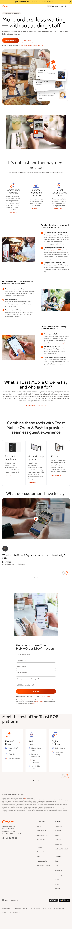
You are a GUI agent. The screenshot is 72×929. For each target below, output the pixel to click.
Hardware (58, 840)
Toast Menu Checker (43, 866)
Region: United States (11, 900)
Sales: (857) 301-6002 (8, 831)
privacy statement (39, 701)
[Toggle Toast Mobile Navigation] (69, 6)
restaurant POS (56, 250)
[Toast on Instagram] (6, 838)
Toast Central (41, 840)
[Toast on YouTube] (16, 838)
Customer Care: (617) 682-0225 (11, 833)
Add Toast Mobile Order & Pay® (31, 45)
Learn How (11, 213)
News (56, 866)
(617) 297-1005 (55, 6)
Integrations (58, 844)
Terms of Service (47, 908)
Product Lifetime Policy (62, 849)
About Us (57, 861)
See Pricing (27, 40)
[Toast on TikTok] (3, 838)
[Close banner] (70, 1)
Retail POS (58, 830)
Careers (57, 879)
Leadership (58, 870)
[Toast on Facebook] (10, 838)
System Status (41, 830)
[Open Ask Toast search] (65, 6)
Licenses (57, 888)
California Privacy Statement (20, 908)
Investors (57, 884)
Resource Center (42, 852)
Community (58, 875)
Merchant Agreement (59, 908)
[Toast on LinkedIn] (13, 838)
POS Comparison (42, 861)
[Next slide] (67, 573)
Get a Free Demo (10, 40)
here (33, 703)
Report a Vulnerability (15, 912)
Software (57, 835)
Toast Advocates (42, 835)
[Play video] (36, 132)
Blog (38, 856)
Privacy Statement (6, 908)
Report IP (4, 912)
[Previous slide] (63, 573)
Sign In (39, 826)
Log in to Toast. (46, 696)
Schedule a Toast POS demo (35, 405)
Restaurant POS (59, 826)
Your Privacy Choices (35, 908)
